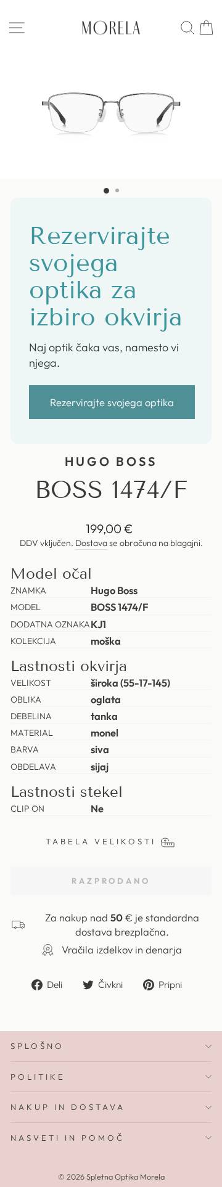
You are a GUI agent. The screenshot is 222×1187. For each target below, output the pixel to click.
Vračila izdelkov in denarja (122, 949)
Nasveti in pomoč (67, 1138)
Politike (37, 1077)
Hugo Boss (111, 461)
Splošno (37, 1046)
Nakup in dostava (67, 1107)
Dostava (91, 543)
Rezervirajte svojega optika (112, 402)
